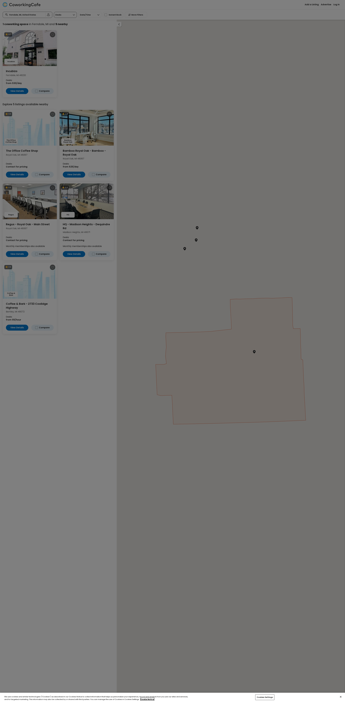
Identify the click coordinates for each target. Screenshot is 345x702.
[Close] (341, 697)
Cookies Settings (265, 697)
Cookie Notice (147, 699)
